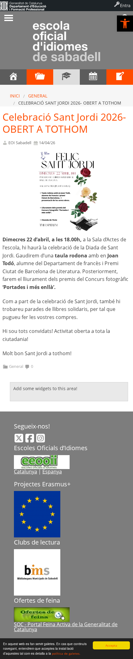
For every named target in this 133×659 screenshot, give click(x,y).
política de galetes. (66, 653)
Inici (15, 96)
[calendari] (93, 77)
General (37, 96)
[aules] (66, 77)
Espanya (52, 471)
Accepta (111, 645)
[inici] (13, 77)
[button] (125, 23)
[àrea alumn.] (40, 77)
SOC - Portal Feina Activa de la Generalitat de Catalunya (66, 627)
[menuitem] (23, 5)
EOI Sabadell (19, 143)
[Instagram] (40, 440)
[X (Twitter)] (19, 440)
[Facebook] (30, 440)
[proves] (119, 77)
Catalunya (25, 471)
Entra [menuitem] (125, 5)
